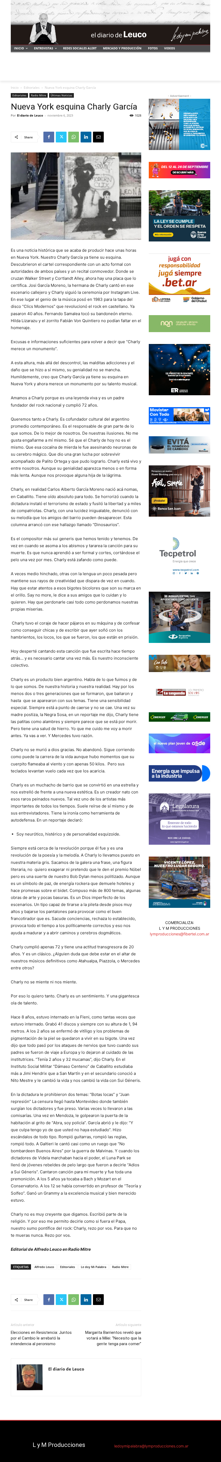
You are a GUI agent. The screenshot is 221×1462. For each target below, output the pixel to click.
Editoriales (32, 87)
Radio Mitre (38, 95)
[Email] (98, 137)
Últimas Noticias (61, 95)
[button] (204, 74)
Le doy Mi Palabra (93, 1267)
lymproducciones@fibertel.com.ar (179, 934)
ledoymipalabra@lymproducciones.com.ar (151, 1446)
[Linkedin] (86, 137)
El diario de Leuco (30, 115)
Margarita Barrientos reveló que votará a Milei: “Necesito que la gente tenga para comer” (113, 1338)
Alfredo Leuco (44, 1267)
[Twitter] (61, 137)
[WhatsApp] (73, 137)
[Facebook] (48, 137)
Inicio (15, 87)
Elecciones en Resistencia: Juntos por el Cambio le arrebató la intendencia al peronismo (41, 1338)
